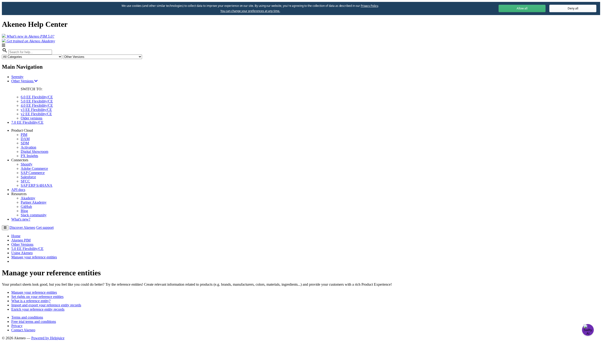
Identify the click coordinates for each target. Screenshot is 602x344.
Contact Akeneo (23, 330)
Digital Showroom (34, 152)
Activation (28, 147)
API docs (18, 190)
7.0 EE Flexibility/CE (27, 122)
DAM (25, 139)
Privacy (17, 326)
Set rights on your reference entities (37, 297)
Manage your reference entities (34, 257)
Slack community (34, 215)
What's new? (20, 219)
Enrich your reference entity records (37, 309)
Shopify (26, 164)
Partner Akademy (34, 202)
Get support (45, 227)
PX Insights (29, 156)
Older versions (31, 118)
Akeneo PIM (21, 240)
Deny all (573, 8)
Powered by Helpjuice (47, 338)
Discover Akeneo (22, 227)
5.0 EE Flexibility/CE (37, 101)
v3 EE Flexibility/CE (36, 110)
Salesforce (28, 177)
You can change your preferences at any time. (250, 11)
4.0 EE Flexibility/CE (37, 105)
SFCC (25, 181)
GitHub (26, 207)
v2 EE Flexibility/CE (36, 114)
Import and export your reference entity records (46, 305)
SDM (25, 143)
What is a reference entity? (31, 301)
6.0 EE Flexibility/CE (37, 97)
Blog (24, 211)
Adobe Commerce (34, 168)
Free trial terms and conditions (33, 322)
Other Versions (22, 81)
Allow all (522, 8)
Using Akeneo (22, 253)
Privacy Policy (369, 6)
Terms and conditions (27, 317)
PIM (24, 135)
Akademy (28, 198)
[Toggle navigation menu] (5, 227)
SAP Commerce (33, 173)
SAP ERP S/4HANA (36, 185)
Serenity (17, 77)
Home (15, 236)
